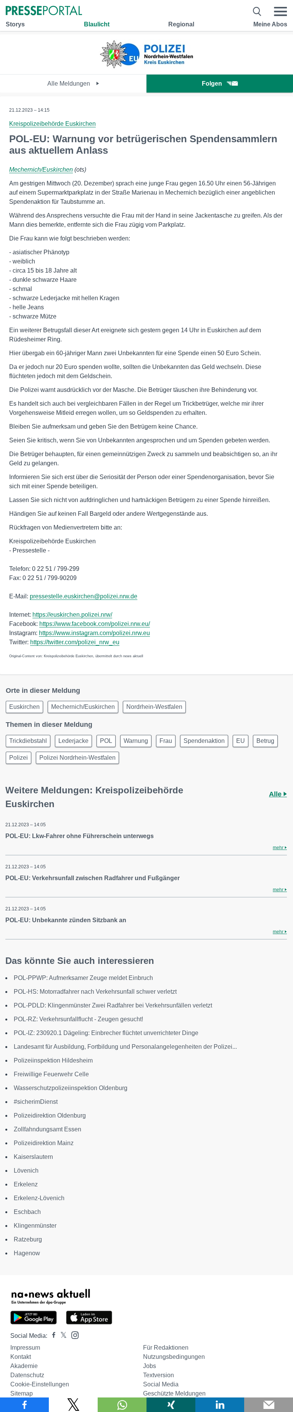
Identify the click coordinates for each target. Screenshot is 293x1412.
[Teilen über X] (73, 1404)
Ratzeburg (28, 1239)
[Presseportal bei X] (61, 1335)
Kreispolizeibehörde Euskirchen (52, 123)
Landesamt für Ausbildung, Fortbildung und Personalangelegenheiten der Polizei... (125, 1046)
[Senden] (268, 1404)
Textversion (158, 1375)
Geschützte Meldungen (174, 1393)
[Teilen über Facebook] (24, 1404)
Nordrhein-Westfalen (154, 707)
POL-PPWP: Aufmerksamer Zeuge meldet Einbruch (83, 978)
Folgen (212, 83)
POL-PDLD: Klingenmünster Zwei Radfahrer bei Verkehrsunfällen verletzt (113, 1005)
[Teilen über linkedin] (219, 1404)
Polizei (18, 757)
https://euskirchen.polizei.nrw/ (72, 614)
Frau (165, 741)
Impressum (25, 1347)
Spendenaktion (204, 741)
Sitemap (21, 1393)
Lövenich (26, 1170)
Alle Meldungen (69, 83)
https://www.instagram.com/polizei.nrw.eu (94, 633)
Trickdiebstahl (28, 741)
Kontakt (20, 1357)
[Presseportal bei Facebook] (51, 1335)
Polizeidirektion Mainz (44, 1143)
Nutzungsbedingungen (174, 1357)
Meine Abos (270, 24)
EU (240, 741)
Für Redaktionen (165, 1347)
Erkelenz (26, 1184)
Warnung (136, 741)
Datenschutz (27, 1375)
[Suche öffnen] (257, 11)
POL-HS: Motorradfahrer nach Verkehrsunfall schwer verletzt (95, 991)
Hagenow (27, 1253)
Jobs (149, 1366)
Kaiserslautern (33, 1157)
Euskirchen (24, 707)
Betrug (265, 741)
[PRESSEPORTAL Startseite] (44, 11)
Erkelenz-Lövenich (39, 1198)
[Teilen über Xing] (170, 1404)
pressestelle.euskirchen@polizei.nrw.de (83, 596)
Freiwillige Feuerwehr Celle (51, 1074)
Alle (276, 794)
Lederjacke (73, 741)
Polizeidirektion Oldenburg (50, 1115)
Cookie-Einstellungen (39, 1384)
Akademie (24, 1366)
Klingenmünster (35, 1225)
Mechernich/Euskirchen (41, 169)
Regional (181, 24)
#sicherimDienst (36, 1101)
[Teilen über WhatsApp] (122, 1404)
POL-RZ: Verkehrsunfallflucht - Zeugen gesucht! (78, 1019)
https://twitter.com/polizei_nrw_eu (74, 642)
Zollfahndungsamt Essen (47, 1129)
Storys (15, 24)
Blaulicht (96, 24)
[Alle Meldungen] (146, 67)
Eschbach (27, 1212)
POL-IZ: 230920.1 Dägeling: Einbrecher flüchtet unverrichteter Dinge (106, 1033)
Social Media (161, 1384)
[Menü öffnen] (280, 11)
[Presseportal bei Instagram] (73, 1334)
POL (106, 741)
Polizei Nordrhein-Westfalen (77, 757)
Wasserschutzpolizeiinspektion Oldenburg (70, 1088)
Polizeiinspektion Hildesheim (53, 1060)
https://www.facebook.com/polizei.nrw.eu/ (94, 624)
